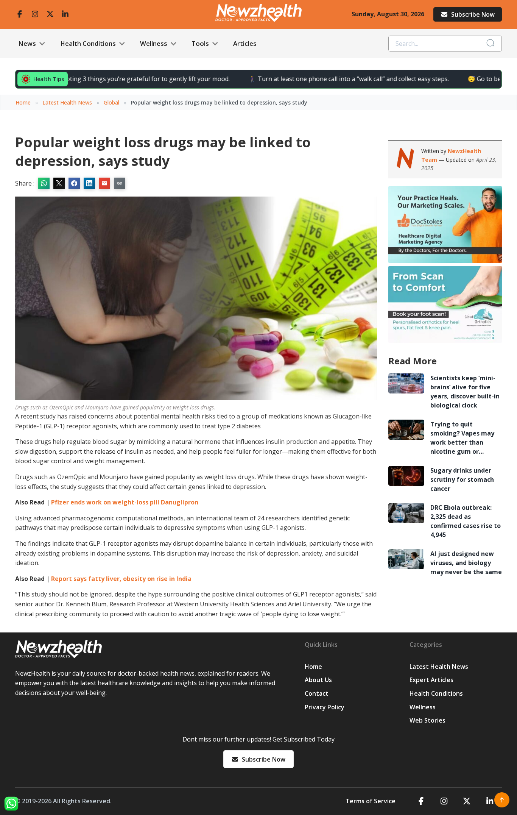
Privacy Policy (324, 707)
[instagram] (34, 14)
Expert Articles (431, 680)
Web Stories (427, 720)
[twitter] (50, 14)
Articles (245, 43)
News (27, 43)
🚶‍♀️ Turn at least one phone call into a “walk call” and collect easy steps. (327, 79)
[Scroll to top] (501, 799)
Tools (201, 43)
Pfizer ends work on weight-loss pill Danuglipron (124, 502)
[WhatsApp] (11, 803)
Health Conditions (88, 43)
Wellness (154, 43)
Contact (317, 693)
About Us (318, 680)
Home (23, 102)
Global (111, 102)
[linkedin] (65, 14)
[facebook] (19, 14)
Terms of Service (371, 801)
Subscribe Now (473, 14)
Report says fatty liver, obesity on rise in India (121, 579)
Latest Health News (67, 102)
